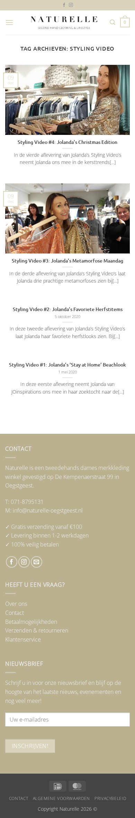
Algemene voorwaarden (61, 798)
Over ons (16, 604)
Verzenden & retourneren (36, 630)
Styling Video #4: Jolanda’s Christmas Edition (67, 142)
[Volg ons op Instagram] (71, 5)
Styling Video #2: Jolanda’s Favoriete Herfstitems (68, 309)
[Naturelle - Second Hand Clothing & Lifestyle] (64, 22)
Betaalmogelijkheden (31, 622)
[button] (9, 22)
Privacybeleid (110, 798)
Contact (14, 613)
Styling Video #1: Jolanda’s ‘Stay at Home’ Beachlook (67, 365)
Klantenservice (23, 639)
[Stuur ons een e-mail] (36, 562)
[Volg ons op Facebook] (64, 5)
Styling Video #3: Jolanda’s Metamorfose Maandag (67, 261)
